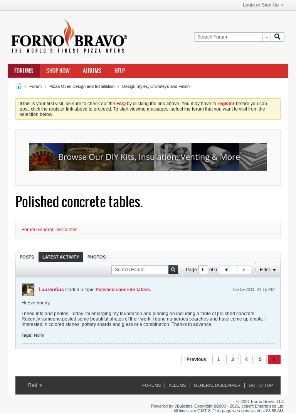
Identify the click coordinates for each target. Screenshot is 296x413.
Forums (23, 71)
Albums (92, 71)
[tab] (26, 257)
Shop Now (58, 71)
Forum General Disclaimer (49, 229)
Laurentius (51, 289)
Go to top (261, 385)
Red (33, 385)
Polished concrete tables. (123, 289)
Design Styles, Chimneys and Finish (156, 86)
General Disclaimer (217, 385)
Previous (196, 359)
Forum (35, 86)
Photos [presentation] (96, 257)
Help (119, 71)
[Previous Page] (226, 269)
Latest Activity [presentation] (60, 257)
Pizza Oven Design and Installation (81, 86)
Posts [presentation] (27, 257)
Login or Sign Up (261, 5)
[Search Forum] (277, 37)
